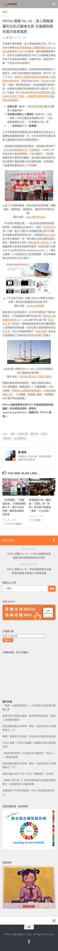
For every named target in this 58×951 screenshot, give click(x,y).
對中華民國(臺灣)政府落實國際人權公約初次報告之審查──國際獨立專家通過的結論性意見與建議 (28, 96)
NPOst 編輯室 (14, 523)
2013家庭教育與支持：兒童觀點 (22, 150)
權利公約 (34, 434)
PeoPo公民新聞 (35, 305)
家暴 (13, 434)
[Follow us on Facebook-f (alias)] (54, 540)
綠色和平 (7, 439)
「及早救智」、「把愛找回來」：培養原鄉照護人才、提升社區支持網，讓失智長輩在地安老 (13, 507)
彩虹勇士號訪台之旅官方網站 (35, 376)
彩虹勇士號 (22, 434)
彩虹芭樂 (41, 331)
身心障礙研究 (20, 439)
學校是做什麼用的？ (40, 242)
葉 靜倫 (37, 520)
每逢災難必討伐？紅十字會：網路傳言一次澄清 (27, 773)
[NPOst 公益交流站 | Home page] (12, 4)
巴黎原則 (35, 106)
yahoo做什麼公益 (35, 217)
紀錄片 (44, 434)
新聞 (4, 12)
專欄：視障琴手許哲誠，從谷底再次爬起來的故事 (29, 736)
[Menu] (54, 4)
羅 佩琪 (9, 38)
